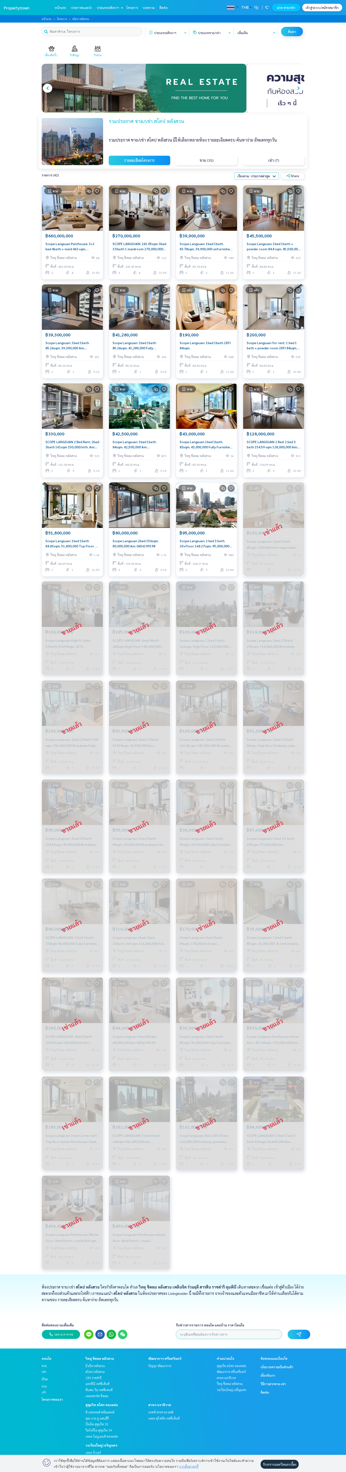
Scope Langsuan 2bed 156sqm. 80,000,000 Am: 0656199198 (136, 543)
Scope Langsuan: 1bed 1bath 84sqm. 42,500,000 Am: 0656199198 (134, 445)
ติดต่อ (163, 7)
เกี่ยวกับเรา (268, 1375)
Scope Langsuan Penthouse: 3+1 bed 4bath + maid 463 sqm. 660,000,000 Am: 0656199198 (70, 247)
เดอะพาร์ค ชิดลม (96, 1396)
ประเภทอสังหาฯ (108, 7)
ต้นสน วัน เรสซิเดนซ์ (99, 1390)
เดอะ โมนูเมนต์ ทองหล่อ (101, 1436)
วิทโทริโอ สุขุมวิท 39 (98, 1430)
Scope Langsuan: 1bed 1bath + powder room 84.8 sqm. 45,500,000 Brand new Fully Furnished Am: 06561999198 (273, 247)
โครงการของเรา (52, 1399)
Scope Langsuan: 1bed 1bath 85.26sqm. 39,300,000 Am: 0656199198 (67, 346)
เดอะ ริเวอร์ (93, 1452)
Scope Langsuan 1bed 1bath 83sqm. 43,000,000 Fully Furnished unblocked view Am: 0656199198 (206, 445)
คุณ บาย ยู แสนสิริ (97, 1418)
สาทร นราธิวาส (159, 1405)
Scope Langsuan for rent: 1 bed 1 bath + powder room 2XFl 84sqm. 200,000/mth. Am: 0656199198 (272, 346)
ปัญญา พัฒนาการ (159, 1366)
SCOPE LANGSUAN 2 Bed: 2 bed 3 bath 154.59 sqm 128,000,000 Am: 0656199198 (272, 445)
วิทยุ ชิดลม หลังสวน (99, 1358)
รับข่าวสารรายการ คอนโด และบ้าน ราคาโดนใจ (210, 1325)
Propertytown (16, 7)
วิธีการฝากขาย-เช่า (273, 1384)
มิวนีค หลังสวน (95, 1366)
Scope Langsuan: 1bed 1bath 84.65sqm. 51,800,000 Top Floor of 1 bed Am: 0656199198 (72, 544)
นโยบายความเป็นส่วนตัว (277, 1367)
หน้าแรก (60, 7)
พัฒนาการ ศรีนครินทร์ (164, 1358)
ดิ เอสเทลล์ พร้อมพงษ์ (99, 1412)
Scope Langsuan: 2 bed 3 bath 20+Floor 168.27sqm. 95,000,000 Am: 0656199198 (204, 544)
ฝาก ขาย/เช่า (286, 7)
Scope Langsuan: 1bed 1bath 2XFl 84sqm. (205, 345)
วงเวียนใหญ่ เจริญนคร (101, 1445)
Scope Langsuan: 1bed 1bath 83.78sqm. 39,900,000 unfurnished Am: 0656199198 (206, 247)
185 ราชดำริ (93, 1378)
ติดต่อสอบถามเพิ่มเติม (58, 1325)
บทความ (149, 7)
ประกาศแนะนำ (81, 7)
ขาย (44, 1366)
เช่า (44, 1371)
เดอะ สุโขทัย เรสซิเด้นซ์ (164, 1418)
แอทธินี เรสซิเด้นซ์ (97, 1383)
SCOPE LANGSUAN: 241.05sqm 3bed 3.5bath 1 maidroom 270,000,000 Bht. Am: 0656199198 (139, 247)
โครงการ (132, 7)
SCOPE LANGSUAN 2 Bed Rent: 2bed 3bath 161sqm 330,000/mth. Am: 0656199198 (72, 445)
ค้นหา (292, 31)
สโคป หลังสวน (95, 1371)
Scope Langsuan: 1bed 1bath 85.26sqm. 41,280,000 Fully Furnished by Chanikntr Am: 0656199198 (134, 346)
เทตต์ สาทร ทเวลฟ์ (160, 1412)
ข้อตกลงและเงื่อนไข (274, 1358)
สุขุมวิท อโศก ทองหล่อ (101, 1405)
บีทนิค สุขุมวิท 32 (97, 1424)
